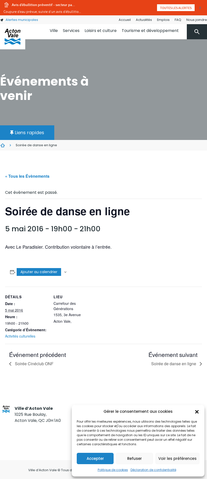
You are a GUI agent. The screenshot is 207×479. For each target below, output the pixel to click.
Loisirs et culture (101, 30)
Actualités (144, 20)
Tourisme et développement (150, 30)
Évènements (2, 145)
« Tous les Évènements (27, 176)
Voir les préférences (177, 458)
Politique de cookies (113, 470)
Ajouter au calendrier (38, 271)
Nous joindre (196, 20)
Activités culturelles (20, 336)
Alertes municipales (22, 20)
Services (71, 30)
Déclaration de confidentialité (153, 470)
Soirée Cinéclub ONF (34, 363)
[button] (196, 411)
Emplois (163, 20)
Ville (54, 30)
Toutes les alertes (176, 8)
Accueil (125, 20)
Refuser (134, 458)
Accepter (95, 458)
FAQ (178, 20)
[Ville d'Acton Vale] (12, 36)
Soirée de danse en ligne (174, 363)
